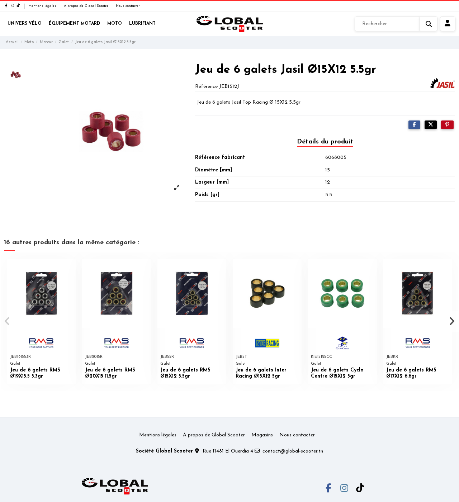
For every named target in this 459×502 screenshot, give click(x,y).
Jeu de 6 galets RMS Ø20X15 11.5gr (110, 373)
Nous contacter (128, 6)
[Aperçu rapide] (70, 269)
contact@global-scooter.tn (292, 451)
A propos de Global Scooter (86, 6)
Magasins (262, 435)
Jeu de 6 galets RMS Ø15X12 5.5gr (185, 373)
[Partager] (414, 124)
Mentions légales (42, 6)
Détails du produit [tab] (325, 142)
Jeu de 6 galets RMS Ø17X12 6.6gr (411, 373)
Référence (206, 86)
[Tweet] (431, 124)
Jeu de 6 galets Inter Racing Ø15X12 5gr (261, 373)
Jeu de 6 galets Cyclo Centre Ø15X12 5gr (337, 373)
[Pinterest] (447, 124)
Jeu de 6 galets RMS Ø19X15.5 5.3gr (35, 373)
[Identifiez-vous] (448, 24)
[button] (8, 321)
